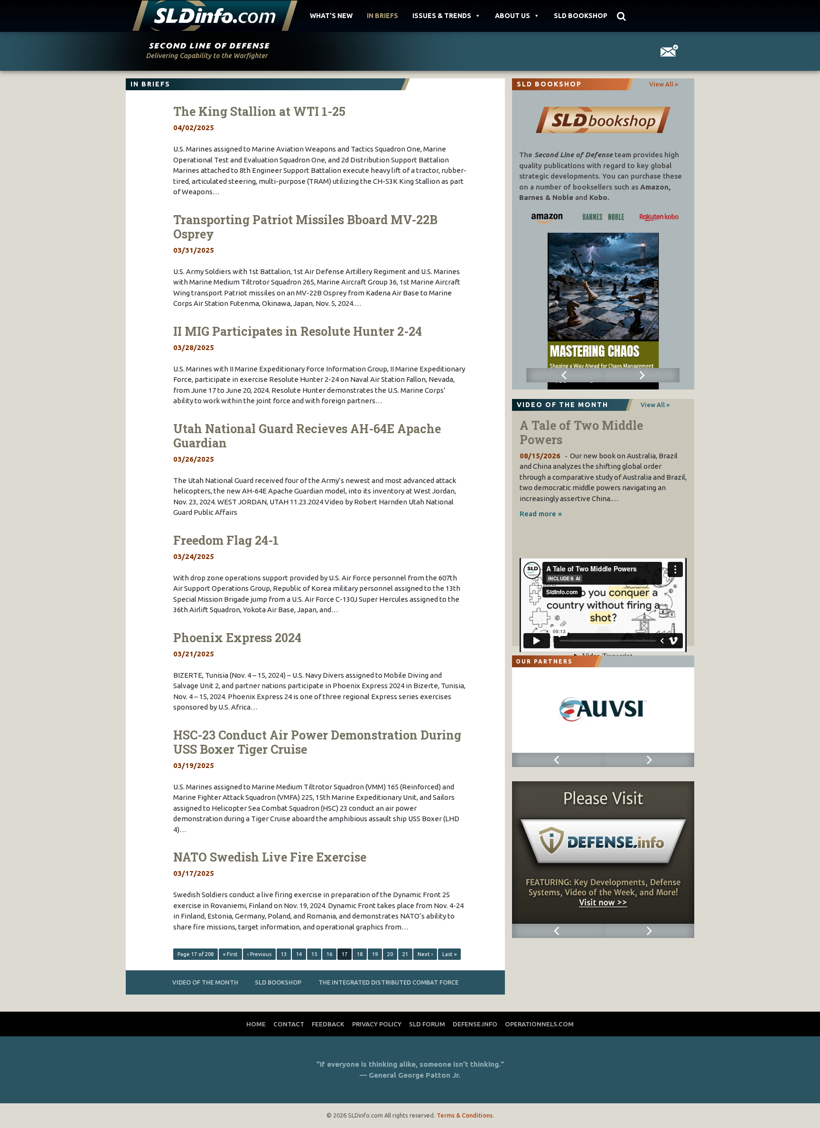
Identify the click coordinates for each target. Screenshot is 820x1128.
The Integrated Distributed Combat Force (388, 982)
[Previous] (564, 375)
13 (284, 954)
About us (512, 15)
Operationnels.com (539, 1024)
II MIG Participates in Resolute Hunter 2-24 (297, 331)
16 (329, 954)
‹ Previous (259, 954)
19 (375, 954)
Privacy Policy (376, 1024)
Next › (425, 954)
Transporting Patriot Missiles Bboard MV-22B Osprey (305, 227)
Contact (288, 1024)
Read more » (541, 514)
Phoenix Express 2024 (237, 637)
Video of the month (205, 982)
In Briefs (382, 15)
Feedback (328, 1024)
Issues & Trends (441, 15)
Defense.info (475, 1024)
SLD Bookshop (580, 15)
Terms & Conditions (465, 1115)
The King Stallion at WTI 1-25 (259, 111)
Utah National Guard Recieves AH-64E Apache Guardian (307, 436)
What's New (331, 15)
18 (360, 954)
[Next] (641, 375)
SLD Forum (427, 1024)
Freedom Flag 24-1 (226, 540)
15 (314, 954)
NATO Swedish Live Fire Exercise (269, 857)
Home (256, 1024)
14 (299, 954)
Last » (449, 954)
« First (230, 954)
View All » (663, 84)
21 (405, 954)
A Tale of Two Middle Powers (581, 432)
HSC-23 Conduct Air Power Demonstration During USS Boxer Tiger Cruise (317, 742)
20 (390, 954)
